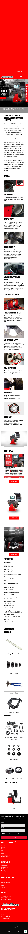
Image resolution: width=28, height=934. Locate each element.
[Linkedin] (18, 931)
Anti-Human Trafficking (6, 899)
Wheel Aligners (4, 865)
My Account (3, 884)
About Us (3, 845)
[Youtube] (9, 931)
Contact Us (3, 880)
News (2, 848)
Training (3, 887)
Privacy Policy (16, 834)
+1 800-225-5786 (22, 71)
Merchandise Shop (5, 856)
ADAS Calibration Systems (6, 871)
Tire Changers (4, 868)
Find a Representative (5, 882)
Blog (2, 850)
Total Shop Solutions (5, 855)
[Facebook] (12, 931)
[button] (21, 76)
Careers (3, 847)
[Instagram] (15, 931)
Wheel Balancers (4, 867)
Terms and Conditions (6, 896)
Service (2, 885)
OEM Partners (4, 852)
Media (2, 853)
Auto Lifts (3, 870)
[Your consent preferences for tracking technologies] (25, 931)
